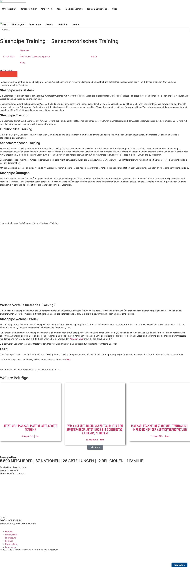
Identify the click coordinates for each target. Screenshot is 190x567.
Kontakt (9, 531)
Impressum (10, 537)
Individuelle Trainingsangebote (35, 56)
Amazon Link (76, 339)
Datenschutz (11, 534)
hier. (68, 359)
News (22, 62)
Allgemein (24, 50)
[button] (3, 74)
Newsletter (8, 457)
